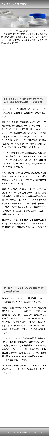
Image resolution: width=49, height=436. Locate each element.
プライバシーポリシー (36, 432)
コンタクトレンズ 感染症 (19, 432)
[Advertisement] (24, 69)
